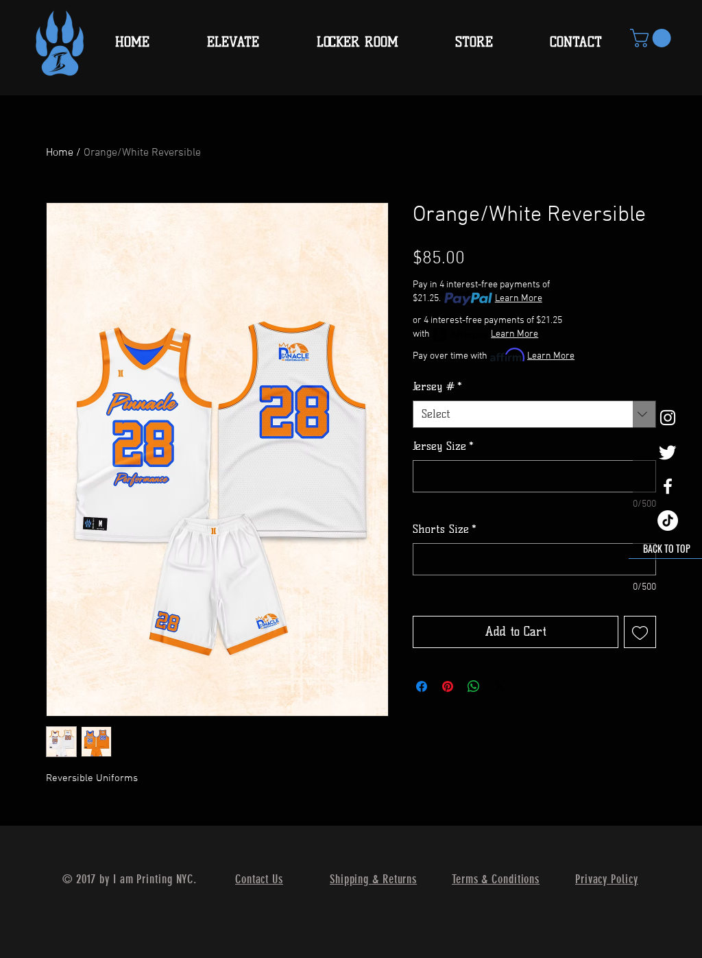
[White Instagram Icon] (667, 417)
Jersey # (437, 386)
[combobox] (534, 414)
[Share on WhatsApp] (473, 686)
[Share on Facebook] (421, 686)
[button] (652, 38)
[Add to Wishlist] (640, 632)
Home (59, 153)
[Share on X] (500, 686)
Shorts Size (444, 529)
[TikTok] (667, 520)
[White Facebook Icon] (667, 486)
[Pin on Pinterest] (447, 686)
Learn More (518, 298)
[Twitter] (667, 452)
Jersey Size (443, 446)
